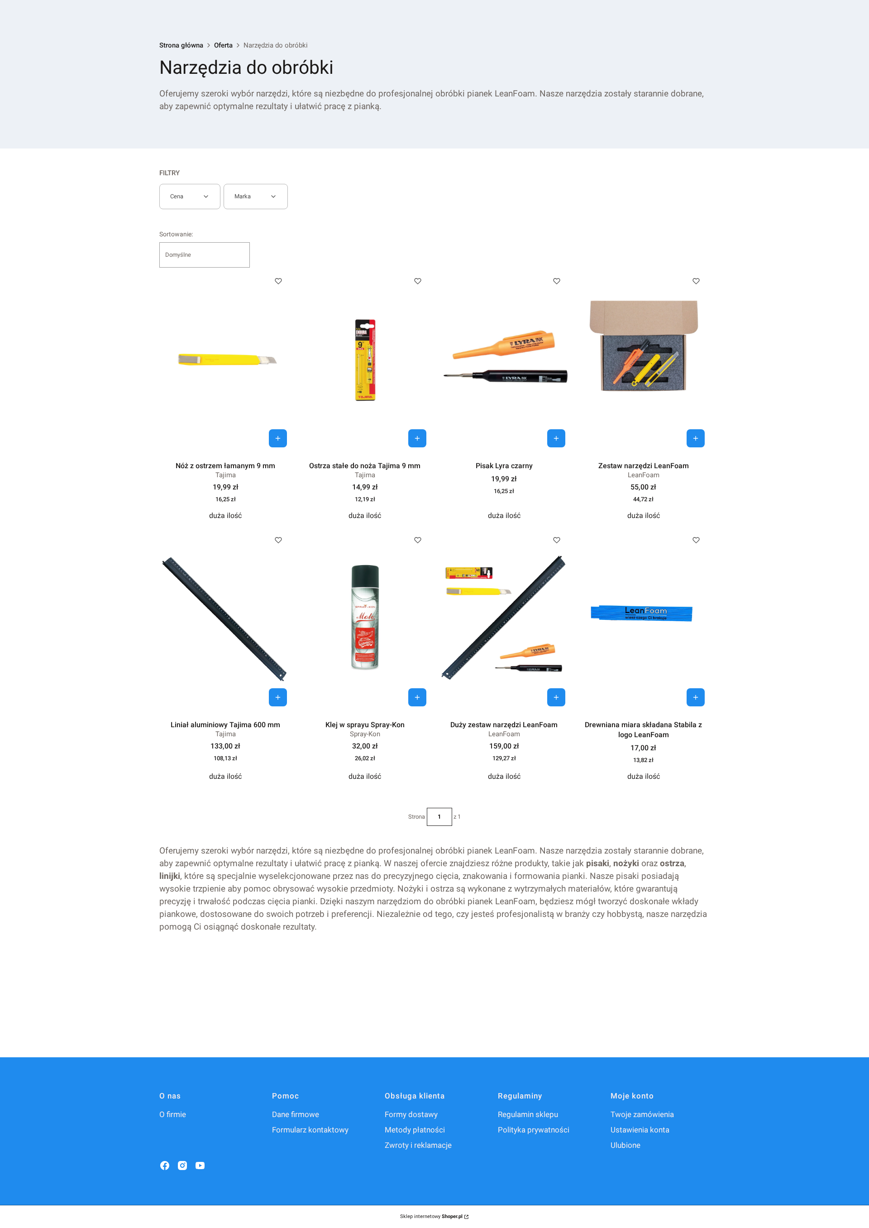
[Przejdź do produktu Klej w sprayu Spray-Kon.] (365, 619)
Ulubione (625, 1145)
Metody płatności (415, 1129)
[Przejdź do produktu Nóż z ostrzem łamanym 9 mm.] (225, 360)
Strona (416, 816)
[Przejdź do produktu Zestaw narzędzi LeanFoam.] (643, 360)
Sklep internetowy (431, 1216)
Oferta (223, 45)
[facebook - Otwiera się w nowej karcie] (164, 1165)
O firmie (172, 1114)
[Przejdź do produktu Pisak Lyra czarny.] (504, 360)
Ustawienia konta (640, 1129)
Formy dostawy (411, 1114)
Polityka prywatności (533, 1129)
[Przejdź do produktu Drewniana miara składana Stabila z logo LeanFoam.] (643, 619)
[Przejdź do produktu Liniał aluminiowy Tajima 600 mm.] (225, 619)
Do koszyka (278, 438)
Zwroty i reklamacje (418, 1145)
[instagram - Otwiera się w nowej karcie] (182, 1165)
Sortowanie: (176, 234)
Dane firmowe (295, 1114)
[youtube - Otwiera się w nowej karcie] (200, 1165)
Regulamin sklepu (528, 1114)
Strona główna (181, 45)
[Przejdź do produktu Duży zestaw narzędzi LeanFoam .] (504, 619)
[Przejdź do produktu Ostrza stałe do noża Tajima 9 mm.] (365, 360)
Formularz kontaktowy (310, 1129)
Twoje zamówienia (642, 1114)
